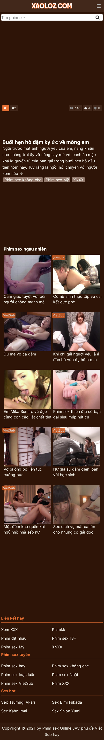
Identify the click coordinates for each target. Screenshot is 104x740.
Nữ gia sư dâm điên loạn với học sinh (75, 472)
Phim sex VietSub (17, 683)
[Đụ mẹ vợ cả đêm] (27, 331)
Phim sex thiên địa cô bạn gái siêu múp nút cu (77, 414)
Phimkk (58, 629)
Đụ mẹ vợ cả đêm (20, 354)
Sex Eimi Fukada (67, 702)
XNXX (78, 179)
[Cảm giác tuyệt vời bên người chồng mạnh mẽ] (27, 274)
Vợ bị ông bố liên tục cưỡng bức (23, 472)
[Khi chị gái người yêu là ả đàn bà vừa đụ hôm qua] (77, 331)
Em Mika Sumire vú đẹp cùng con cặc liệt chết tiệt (28, 414)
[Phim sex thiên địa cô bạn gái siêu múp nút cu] (77, 389)
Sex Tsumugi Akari (18, 702)
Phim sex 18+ (64, 638)
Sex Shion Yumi (66, 711)
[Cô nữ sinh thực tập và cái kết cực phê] (77, 274)
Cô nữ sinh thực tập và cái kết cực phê (77, 299)
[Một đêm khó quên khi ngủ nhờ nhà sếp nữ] (27, 504)
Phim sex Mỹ (57, 179)
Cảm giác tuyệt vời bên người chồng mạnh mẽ (25, 299)
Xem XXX (9, 629)
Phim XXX (60, 683)
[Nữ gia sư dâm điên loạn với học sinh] (77, 446)
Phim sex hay (13, 665)
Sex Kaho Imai (14, 711)
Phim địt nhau (13, 638)
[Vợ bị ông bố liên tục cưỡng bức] (27, 446)
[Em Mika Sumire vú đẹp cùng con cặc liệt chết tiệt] (27, 389)
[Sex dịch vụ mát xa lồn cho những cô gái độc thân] (77, 504)
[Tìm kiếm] (98, 18)
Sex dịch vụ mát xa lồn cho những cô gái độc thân (74, 529)
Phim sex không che (23, 179)
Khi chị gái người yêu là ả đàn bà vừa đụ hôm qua (76, 357)
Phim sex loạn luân (18, 674)
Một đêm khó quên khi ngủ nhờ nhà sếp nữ (24, 529)
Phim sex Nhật (65, 674)
